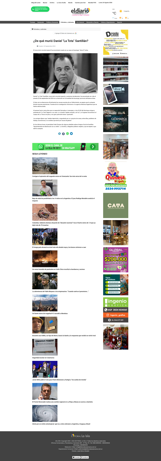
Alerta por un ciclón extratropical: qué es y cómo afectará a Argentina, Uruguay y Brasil (61, 424)
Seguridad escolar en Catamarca (43, 358)
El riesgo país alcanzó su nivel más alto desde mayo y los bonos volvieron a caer (59, 247)
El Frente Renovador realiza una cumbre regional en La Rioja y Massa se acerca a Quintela (62, 402)
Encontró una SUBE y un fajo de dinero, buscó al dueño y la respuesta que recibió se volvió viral (64, 335)
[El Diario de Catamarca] (80, 11)
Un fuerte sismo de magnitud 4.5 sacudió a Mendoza (50, 313)
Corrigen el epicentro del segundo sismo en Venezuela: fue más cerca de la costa (59, 176)
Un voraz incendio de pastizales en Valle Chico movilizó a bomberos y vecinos (58, 269)
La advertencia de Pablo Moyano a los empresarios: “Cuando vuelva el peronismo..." (60, 291)
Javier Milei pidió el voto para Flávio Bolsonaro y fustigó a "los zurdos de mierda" (59, 380)
